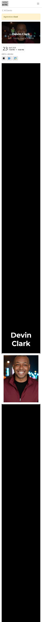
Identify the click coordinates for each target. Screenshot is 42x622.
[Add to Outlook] (9, 58)
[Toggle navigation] (38, 3)
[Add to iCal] (4, 58)
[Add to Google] (15, 58)
